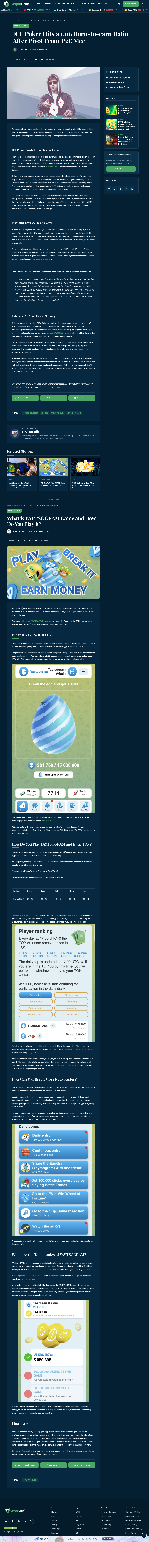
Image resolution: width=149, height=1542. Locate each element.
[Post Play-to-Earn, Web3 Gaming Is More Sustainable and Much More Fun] (22, 467)
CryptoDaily (30, 432)
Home (15, 21)
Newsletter (130, 4)
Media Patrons (106, 1520)
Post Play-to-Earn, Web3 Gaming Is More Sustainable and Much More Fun (21, 485)
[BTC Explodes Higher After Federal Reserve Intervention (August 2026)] (111, 124)
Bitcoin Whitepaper (132, 1516)
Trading (54, 1525)
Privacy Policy (106, 1516)
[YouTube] (108, 188)
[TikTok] (114, 188)
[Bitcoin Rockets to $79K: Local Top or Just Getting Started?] (111, 110)
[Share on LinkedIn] (36, 59)
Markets (91, 4)
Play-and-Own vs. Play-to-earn (116, 82)
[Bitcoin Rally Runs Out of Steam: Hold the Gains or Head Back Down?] (111, 139)
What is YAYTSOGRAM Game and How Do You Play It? (53, 484)
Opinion (78, 1508)
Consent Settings (131, 1508)
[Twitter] (132, 188)
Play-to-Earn (18, 506)
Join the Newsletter (121, 169)
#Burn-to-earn (74, 413)
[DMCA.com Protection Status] (11, 1528)
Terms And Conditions (108, 1512)
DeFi (53, 1516)
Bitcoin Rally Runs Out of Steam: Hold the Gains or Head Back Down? (125, 140)
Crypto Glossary (131, 1525)
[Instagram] (120, 188)
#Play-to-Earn (57, 413)
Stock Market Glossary (133, 1529)
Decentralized (24, 21)
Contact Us (105, 1529)
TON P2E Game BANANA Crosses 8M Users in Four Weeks (83, 485)
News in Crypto (130, 1533)
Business (54, 1533)
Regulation (81, 4)
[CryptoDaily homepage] (17, 4)
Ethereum (47, 4)
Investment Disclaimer (133, 1520)
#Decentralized (31, 413)
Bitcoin (38, 4)
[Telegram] (126, 188)
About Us (104, 1508)
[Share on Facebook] (24, 59)
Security (79, 1516)
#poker (44, 413)
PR (77, 1520)
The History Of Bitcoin (133, 1512)
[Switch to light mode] (142, 4)
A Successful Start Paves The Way (118, 87)
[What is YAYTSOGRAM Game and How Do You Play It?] (53, 467)
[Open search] (119, 4)
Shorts (99, 4)
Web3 (73, 4)
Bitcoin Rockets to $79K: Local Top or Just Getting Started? (126, 110)
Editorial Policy (106, 1525)
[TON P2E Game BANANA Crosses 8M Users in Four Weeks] (85, 467)
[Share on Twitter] (30, 59)
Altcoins (56, 4)
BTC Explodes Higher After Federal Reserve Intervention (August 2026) (126, 125)
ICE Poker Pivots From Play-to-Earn (118, 78)
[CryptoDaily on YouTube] (41, 59)
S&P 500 (65, 4)
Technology (55, 1529)
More (106, 4)
